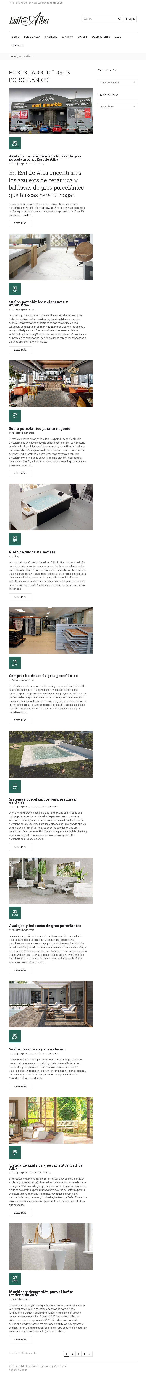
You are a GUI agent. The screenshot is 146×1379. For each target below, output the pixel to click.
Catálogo (51, 36)
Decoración (24, 1299)
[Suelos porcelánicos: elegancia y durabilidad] (51, 257)
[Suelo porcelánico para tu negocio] (51, 383)
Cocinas (47, 1172)
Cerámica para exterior (47, 806)
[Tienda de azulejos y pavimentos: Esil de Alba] (51, 1120)
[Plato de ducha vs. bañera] (51, 507)
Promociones (101, 36)
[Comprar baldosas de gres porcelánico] (51, 630)
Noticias (39, 163)
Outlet (82, 36)
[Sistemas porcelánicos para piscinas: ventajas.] (51, 754)
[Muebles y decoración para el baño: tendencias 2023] (51, 1246)
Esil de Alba (32, 36)
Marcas (67, 36)
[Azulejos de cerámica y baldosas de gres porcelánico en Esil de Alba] (51, 111)
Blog (118, 36)
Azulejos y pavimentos (23, 163)
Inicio (15, 36)
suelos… (27, 215)
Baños (15, 556)
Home (12, 56)
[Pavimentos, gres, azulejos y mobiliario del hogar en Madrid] (29, 19)
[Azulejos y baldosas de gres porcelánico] (51, 881)
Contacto (17, 45)
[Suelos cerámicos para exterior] (51, 1004)
